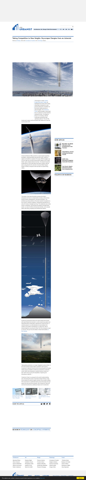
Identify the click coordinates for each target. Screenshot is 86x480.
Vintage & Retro (52, 467)
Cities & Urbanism (16, 462)
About (30, 475)
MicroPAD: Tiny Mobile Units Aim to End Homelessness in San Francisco (67, 146)
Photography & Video (29, 463)
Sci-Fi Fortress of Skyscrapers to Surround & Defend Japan (31, 397)
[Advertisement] (43, 11)
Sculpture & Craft (28, 465)
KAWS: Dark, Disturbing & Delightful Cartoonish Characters (67, 160)
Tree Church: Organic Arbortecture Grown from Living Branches (67, 168)
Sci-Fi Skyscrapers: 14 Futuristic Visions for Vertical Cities (44, 397)
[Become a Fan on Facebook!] (61, 29)
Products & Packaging (41, 467)
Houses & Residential (17, 463)
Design (44, 29)
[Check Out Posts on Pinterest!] (66, 29)
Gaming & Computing (53, 463)
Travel (63, 457)
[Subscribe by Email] (71, 29)
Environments (53, 29)
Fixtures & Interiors (41, 460)
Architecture (37, 29)
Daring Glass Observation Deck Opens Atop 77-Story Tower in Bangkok (17, 397)
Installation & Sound (29, 462)
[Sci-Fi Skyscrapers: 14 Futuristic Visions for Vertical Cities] (44, 391)
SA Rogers (18, 40)
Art (41, 29)
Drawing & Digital (28, 460)
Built (49, 29)
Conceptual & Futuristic (30, 40)
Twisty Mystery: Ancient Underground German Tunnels (68, 153)
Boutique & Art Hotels (66, 462)
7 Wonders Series (65, 460)
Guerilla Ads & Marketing (42, 465)
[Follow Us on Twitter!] (63, 29)
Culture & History (65, 463)
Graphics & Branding (41, 463)
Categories (45, 475)
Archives (37, 475)
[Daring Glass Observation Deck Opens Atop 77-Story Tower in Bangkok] (18, 391)
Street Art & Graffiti (28, 467)
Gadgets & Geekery (53, 462)
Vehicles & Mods (52, 465)
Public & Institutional (17, 467)
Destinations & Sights (66, 465)
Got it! (80, 478)
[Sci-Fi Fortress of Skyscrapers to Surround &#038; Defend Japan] (31, 391)
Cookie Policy (71, 475)
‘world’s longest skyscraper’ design (41, 101)
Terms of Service (56, 475)
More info (42, 478)
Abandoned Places (16, 460)
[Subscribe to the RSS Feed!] (69, 29)
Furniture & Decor (40, 462)
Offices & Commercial (17, 465)
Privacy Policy (63, 475)
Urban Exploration (65, 467)
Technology (40, 40)
